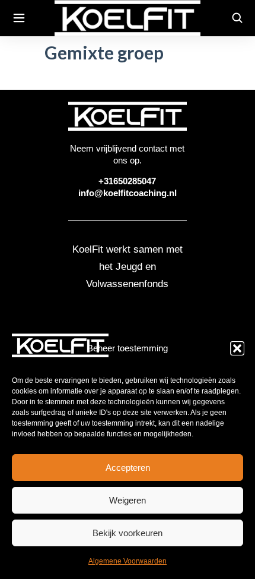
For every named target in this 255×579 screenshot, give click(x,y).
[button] (237, 348)
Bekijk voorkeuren (127, 533)
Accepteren (128, 467)
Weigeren (127, 500)
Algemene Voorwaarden (127, 561)
